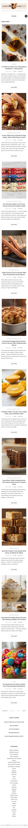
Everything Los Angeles (14, 766)
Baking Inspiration (14, 750)
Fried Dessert (14, 797)
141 (18, 710)
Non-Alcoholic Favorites (14, 764)
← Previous (4, 710)
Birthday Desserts (14, 752)
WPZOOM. (26, 825)
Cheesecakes (14, 781)
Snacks (14, 812)
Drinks (14, 760)
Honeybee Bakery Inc (14, 732)
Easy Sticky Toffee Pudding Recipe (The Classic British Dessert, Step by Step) (14, 482)
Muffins (14, 803)
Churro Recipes (11, 133)
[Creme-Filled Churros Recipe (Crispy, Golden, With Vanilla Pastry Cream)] (14, 111)
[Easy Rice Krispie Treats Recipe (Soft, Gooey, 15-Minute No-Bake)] (14, 527)
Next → (25, 710)
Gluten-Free (13, 201)
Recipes (14, 64)
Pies (14, 807)
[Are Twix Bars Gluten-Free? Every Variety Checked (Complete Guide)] (14, 180)
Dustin (15, 71)
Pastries (14, 805)
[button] (14, 16)
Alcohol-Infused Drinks (14, 409)
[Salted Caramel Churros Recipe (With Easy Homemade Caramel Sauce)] (14, 248)
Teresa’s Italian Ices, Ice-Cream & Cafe (14, 722)
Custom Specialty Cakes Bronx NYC (14, 736)
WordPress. (8, 825)
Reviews (14, 816)
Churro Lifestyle (14, 756)
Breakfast (14, 772)
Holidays (14, 793)
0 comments (20, 71)
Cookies (14, 785)
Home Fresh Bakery (14, 729)
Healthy (14, 791)
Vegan (14, 814)
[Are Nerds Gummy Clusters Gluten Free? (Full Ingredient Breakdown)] (14, 660)
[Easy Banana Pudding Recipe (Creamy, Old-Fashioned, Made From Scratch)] (14, 593)
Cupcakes (14, 787)
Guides (19, 201)
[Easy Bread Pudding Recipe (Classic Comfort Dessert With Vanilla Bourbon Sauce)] (14, 317)
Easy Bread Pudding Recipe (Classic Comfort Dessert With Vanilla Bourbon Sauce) (14, 343)
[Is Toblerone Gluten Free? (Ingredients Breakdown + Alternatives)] (14, 42)
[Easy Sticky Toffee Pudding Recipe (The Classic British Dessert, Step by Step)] (14, 456)
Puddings (14, 809)
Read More (14, 87)
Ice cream (14, 801)
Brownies (14, 774)
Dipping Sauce (14, 795)
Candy (8, 201)
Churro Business (14, 754)
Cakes (14, 776)
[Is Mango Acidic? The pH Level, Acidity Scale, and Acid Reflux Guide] (14, 387)
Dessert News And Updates (14, 758)
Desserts (11, 270)
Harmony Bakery (14, 725)
